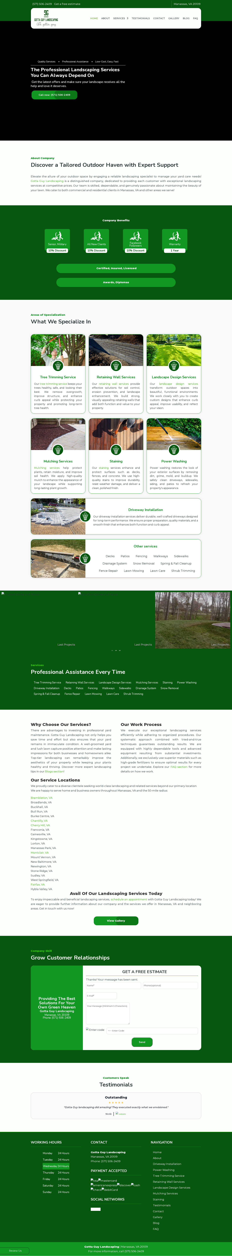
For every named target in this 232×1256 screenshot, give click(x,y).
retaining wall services (114, 383)
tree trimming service (53, 383)
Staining (158, 1199)
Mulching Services (165, 1193)
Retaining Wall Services (169, 1181)
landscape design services (178, 383)
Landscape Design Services (171, 1187)
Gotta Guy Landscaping (47, 181)
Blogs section (54, 771)
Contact (159, 18)
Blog (186, 18)
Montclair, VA (40, 852)
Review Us (15, 1250)
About (105, 18)
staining (104, 467)
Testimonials (141, 18)
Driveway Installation (167, 1163)
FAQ (195, 18)
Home (94, 18)
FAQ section (179, 766)
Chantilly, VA (39, 820)
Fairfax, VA (38, 884)
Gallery (173, 18)
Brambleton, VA (41, 797)
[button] (112, 650)
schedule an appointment (129, 899)
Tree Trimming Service (168, 1175)
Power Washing (164, 1169)
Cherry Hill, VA (40, 825)
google (96, 1209)
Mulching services (46, 467)
